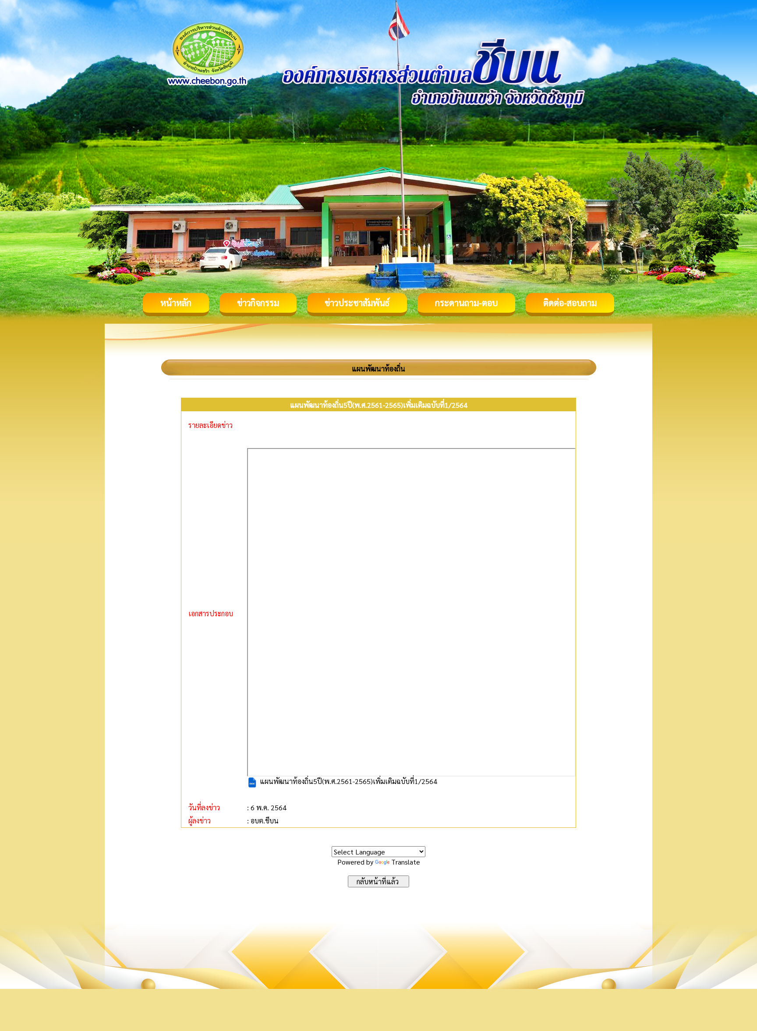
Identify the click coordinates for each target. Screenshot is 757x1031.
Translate (405, 861)
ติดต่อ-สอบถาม (570, 302)
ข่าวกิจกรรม (258, 302)
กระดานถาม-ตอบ (466, 302)
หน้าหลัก (175, 302)
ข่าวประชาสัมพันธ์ (357, 302)
